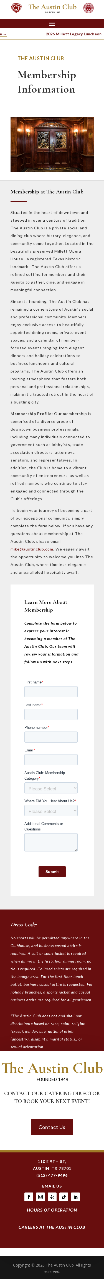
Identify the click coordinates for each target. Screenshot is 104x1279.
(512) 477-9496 (52, 1175)
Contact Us (52, 1127)
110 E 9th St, (52, 1161)
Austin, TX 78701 (52, 1168)
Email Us (52, 1186)
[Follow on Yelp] (52, 1196)
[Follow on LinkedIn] (75, 1196)
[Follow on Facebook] (28, 1196)
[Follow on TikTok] (63, 1196)
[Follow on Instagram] (40, 1196)
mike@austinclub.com (32, 549)
